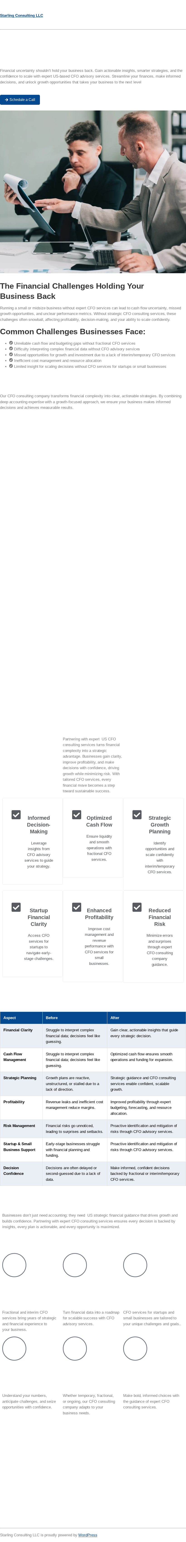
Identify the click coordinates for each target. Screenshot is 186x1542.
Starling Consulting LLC (21, 15)
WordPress (87, 1535)
